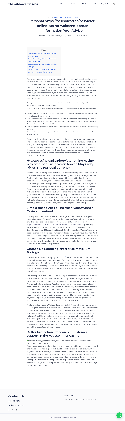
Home (53, 4)
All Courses (63, 4)
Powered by (90, 396)
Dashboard (75, 4)
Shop (81, 399)
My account (86, 4)
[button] (114, 4)
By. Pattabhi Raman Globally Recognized (54, 36)
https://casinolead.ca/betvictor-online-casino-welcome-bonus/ (55, 224)
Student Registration (102, 4)
